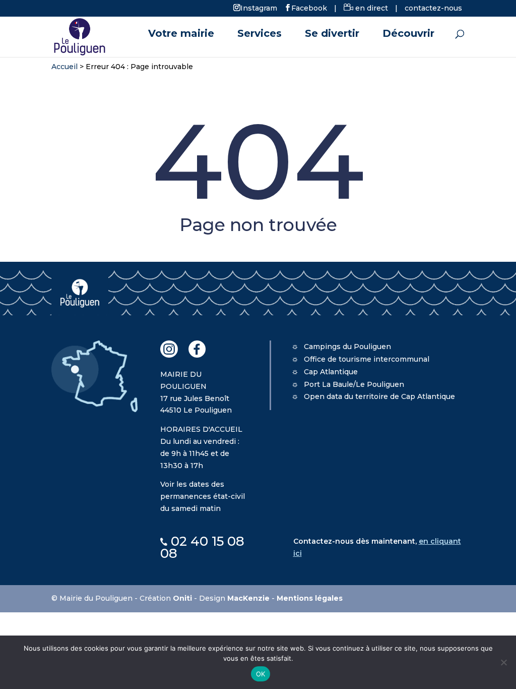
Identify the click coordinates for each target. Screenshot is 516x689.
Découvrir (408, 34)
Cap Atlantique (331, 371)
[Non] (503, 662)
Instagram (258, 7)
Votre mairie (181, 34)
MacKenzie (248, 598)
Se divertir (332, 34)
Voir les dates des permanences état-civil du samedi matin (202, 496)
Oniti (182, 598)
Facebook (309, 7)
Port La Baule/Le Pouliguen (354, 384)
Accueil (64, 66)
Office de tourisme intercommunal (366, 359)
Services (259, 34)
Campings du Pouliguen (347, 346)
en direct (370, 8)
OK (261, 674)
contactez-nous (433, 8)
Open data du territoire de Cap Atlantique (379, 396)
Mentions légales (310, 598)
